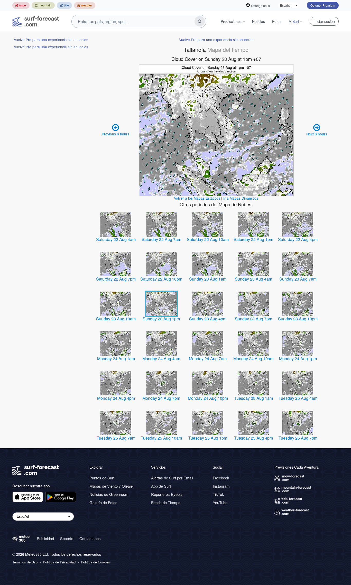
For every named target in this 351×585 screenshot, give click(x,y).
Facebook (221, 477)
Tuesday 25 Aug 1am (253, 398)
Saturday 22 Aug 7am (161, 239)
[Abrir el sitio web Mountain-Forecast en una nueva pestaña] (43, 5)
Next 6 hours (316, 133)
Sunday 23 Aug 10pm (298, 319)
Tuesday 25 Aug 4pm (253, 438)
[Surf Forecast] (35, 21)
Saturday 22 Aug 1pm (253, 239)
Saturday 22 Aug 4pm (298, 239)
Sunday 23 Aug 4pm (207, 319)
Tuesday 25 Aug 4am (298, 398)
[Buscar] (200, 21)
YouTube (220, 502)
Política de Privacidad (59, 562)
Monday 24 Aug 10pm (208, 398)
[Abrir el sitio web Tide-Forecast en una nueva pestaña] (64, 5)
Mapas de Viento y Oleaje (111, 486)
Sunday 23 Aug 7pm (253, 319)
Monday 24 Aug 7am (208, 358)
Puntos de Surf (101, 477)
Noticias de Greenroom (108, 494)
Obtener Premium (322, 5)
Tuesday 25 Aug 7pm (298, 438)
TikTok (218, 494)
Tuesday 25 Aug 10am (161, 438)
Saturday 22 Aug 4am (116, 239)
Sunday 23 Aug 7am (298, 279)
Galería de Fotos (103, 502)
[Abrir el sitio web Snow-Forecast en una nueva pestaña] (21, 5)
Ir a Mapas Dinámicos (240, 198)
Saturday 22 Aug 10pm (161, 279)
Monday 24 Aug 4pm (116, 398)
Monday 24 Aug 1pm (298, 358)
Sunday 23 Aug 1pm (161, 319)
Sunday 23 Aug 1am (207, 279)
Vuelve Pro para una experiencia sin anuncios (51, 39)
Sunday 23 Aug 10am (116, 319)
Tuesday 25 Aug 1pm (207, 438)
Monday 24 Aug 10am (253, 358)
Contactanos (90, 538)
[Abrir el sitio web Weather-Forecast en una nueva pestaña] (84, 5)
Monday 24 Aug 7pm (161, 398)
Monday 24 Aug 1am (116, 358)
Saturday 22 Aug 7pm (116, 279)
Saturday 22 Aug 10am (208, 239)
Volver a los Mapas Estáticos (197, 198)
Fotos (276, 21)
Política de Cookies (95, 562)
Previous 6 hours (115, 133)
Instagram (221, 486)
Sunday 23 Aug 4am (253, 279)
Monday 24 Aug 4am (161, 358)
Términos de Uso (25, 562)
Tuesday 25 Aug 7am (116, 438)
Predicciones (231, 21)
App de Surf (161, 486)
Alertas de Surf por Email (172, 477)
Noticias (258, 21)
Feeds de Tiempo (165, 502)
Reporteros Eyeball (167, 494)
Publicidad (45, 538)
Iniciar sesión (324, 21)
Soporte (66, 538)
